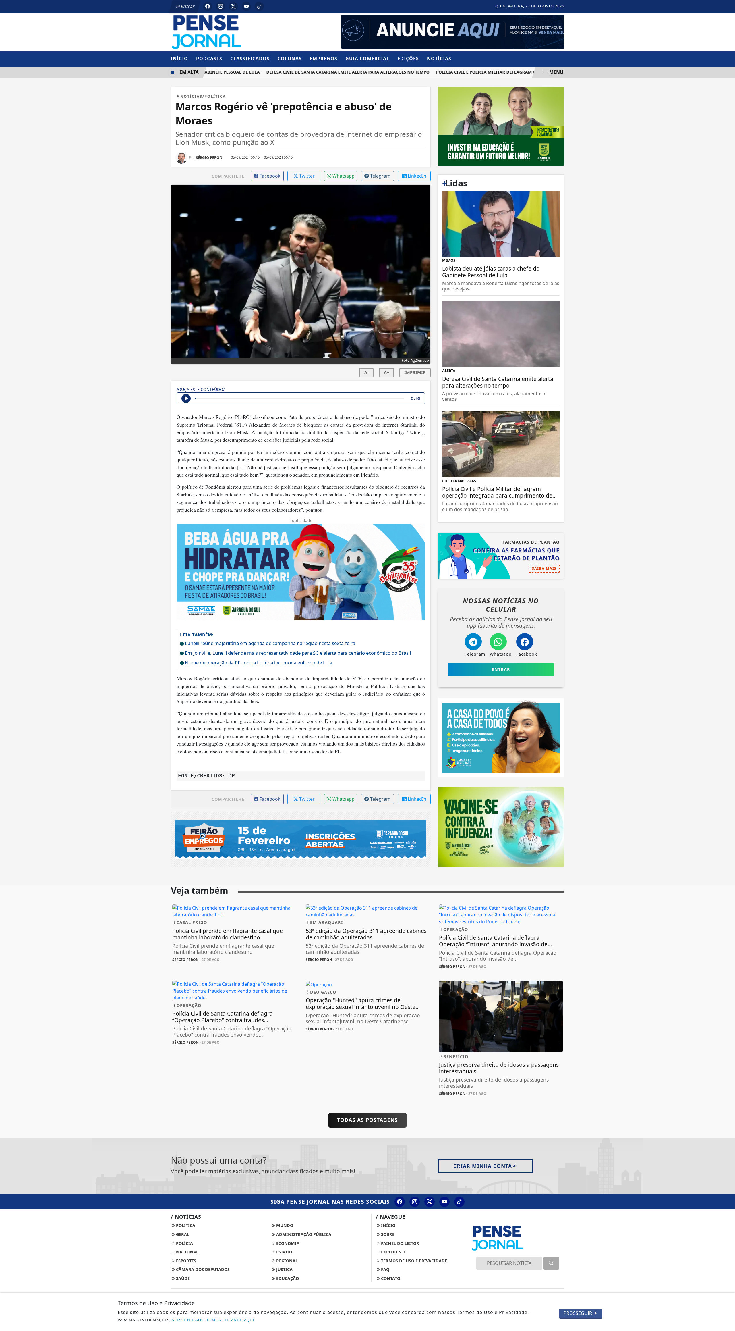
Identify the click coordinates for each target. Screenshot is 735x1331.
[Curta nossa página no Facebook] (399, 1202)
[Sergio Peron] (452, 31)
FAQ (384, 1269)
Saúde (182, 1278)
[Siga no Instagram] (220, 6)
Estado (283, 1252)
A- (366, 372)
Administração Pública (303, 1234)
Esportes (185, 1260)
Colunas (290, 58)
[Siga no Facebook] (207, 6)
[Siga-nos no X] (429, 1202)
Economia (287, 1243)
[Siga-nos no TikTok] (459, 1202)
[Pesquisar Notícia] (551, 1263)
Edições (408, 58)
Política (185, 1225)
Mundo (284, 1225)
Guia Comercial (367, 58)
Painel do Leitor (399, 1243)
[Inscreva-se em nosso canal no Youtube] (444, 1202)
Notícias (439, 58)
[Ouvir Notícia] (186, 398)
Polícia (184, 1243)
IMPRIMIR (415, 372)
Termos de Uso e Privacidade (413, 1260)
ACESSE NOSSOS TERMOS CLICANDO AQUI (213, 1319)
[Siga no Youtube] (246, 6)
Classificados (250, 58)
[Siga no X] (233, 6)
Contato (390, 1278)
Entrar (187, 6)
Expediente (393, 1252)
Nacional (186, 1252)
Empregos (323, 58)
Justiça (284, 1269)
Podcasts (209, 58)
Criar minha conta (482, 1165)
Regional (286, 1260)
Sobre (387, 1234)
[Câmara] (501, 737)
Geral (182, 1234)
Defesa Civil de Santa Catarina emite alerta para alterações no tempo (329, 72)
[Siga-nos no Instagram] (414, 1202)
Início (179, 58)
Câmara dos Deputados (202, 1269)
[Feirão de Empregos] (300, 839)
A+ (386, 372)
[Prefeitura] (501, 126)
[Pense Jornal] (234, 31)
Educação (287, 1278)
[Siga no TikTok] (259, 6)
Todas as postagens (367, 1119)
